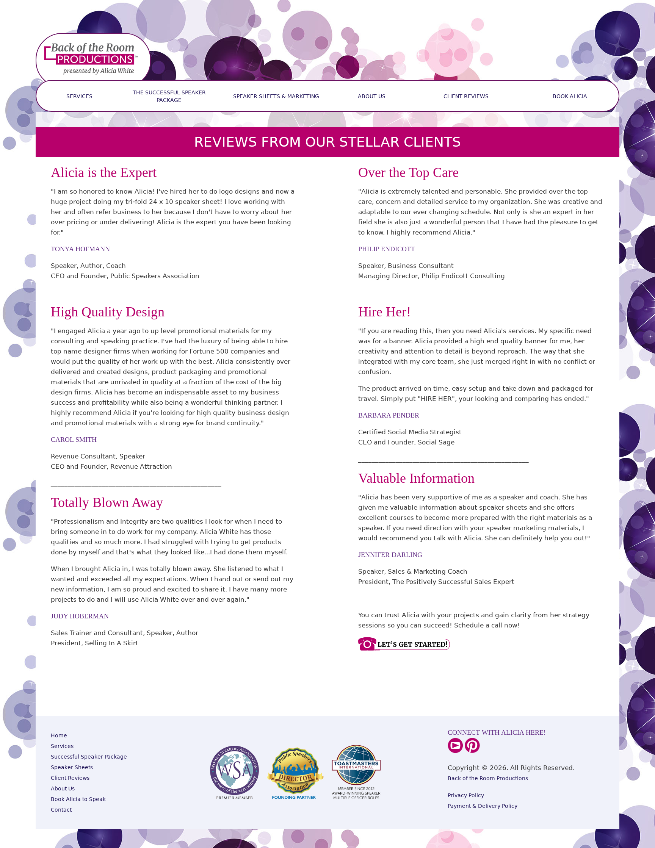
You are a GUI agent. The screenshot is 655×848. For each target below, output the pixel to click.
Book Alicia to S (71, 799)
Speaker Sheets (72, 767)
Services (62, 746)
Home (59, 735)
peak (99, 799)
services (79, 96)
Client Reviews (466, 96)
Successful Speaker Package (89, 757)
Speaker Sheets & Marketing (276, 96)
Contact (61, 810)
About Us (371, 96)
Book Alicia (570, 96)
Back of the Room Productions (488, 778)
